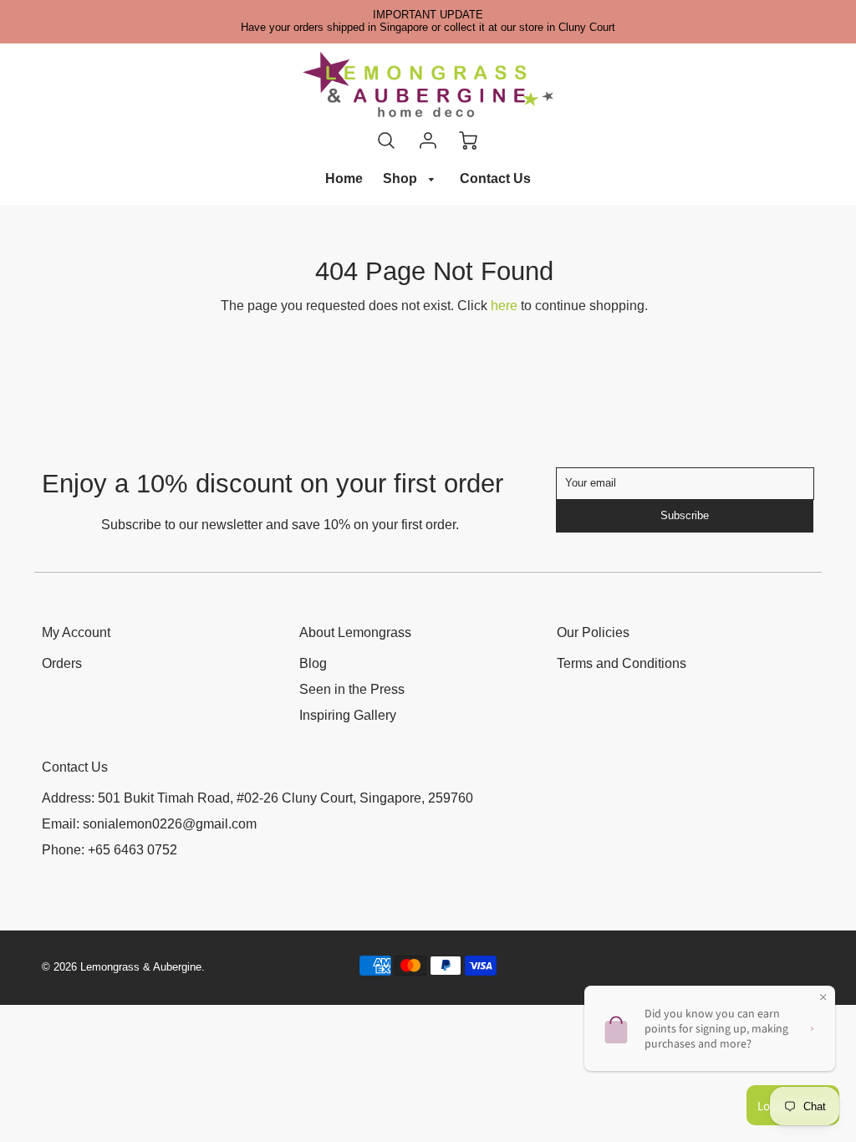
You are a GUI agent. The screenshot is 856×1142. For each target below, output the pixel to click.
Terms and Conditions (621, 663)
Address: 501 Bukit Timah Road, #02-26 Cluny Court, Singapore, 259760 (257, 798)
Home (344, 178)
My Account (76, 632)
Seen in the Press (352, 689)
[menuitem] (344, 179)
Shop (401, 178)
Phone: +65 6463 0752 (109, 850)
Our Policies (593, 632)
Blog (313, 663)
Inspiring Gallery (347, 715)
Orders (62, 663)
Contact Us (495, 178)
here (504, 305)
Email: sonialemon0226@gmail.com (149, 824)
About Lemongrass (355, 632)
